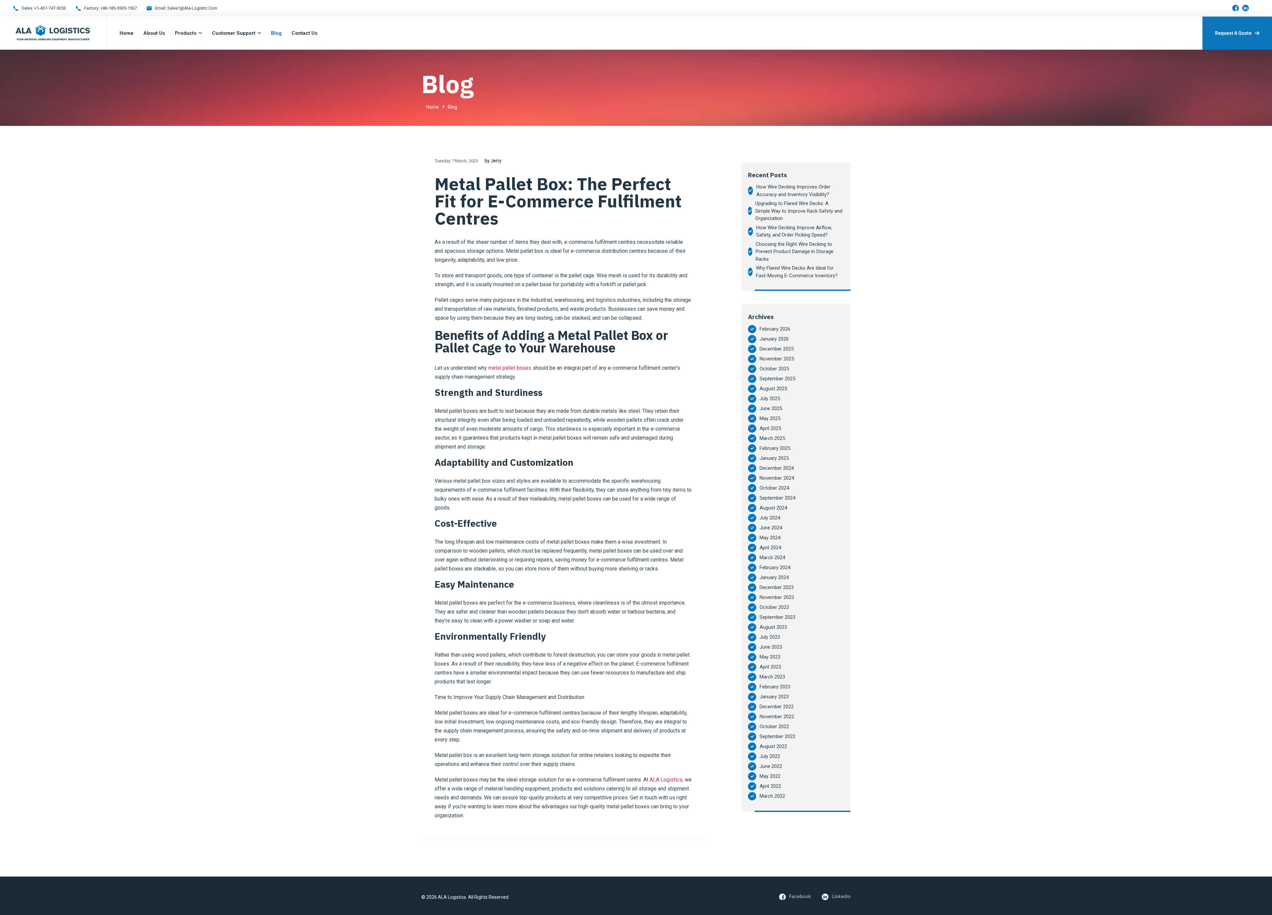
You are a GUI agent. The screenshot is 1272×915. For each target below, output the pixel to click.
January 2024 (774, 577)
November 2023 (777, 597)
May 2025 (770, 418)
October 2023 (774, 607)
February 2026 (775, 329)
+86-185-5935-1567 (118, 8)
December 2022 (777, 707)
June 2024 (771, 528)
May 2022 (770, 776)
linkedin (841, 896)
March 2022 (772, 796)
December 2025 (777, 349)
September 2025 (777, 379)
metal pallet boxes (509, 368)
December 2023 (777, 587)
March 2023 (772, 677)
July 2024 (770, 518)
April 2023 (770, 667)
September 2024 (777, 498)
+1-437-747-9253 (50, 8)
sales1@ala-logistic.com (192, 8)
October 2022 (774, 726)
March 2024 (772, 558)
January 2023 (774, 697)
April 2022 (770, 786)
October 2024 (774, 488)
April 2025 (770, 428)
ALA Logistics (666, 780)
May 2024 (770, 538)
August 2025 (773, 389)
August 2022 (773, 746)
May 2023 (770, 657)
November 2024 (777, 478)
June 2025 (771, 408)
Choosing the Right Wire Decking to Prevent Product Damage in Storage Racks (794, 251)
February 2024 (775, 567)
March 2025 (772, 438)
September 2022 (777, 736)
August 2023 (773, 627)
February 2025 (775, 448)
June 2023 (771, 647)
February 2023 (775, 687)
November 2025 (777, 359)
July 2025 (770, 399)
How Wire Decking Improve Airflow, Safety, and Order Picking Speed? (794, 231)
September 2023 (777, 617)
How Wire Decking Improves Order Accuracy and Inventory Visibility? (793, 190)
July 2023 (770, 637)
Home (432, 107)
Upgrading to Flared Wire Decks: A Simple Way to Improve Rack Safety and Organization (798, 210)
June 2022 (771, 766)
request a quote (1233, 33)
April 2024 (770, 548)
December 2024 (777, 468)
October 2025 (774, 369)
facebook (800, 896)
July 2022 (770, 756)
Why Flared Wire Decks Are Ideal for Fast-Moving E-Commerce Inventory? (797, 272)
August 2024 (773, 508)
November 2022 (777, 717)
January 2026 (774, 339)
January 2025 (774, 458)
